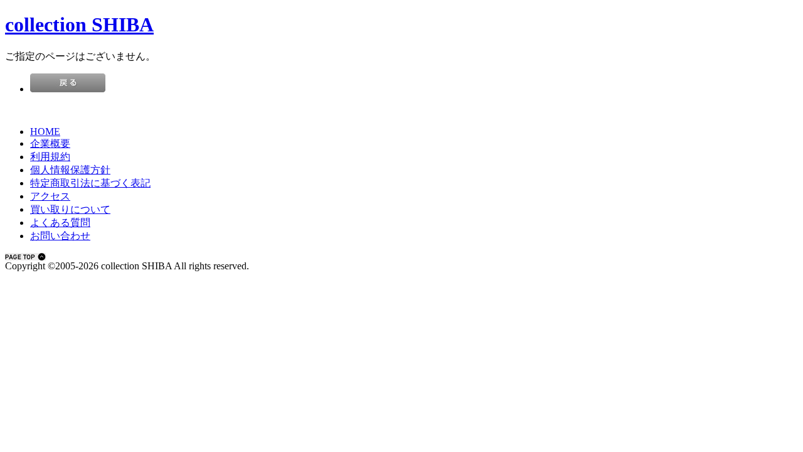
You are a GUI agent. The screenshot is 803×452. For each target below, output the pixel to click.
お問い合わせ (60, 235)
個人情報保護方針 (70, 169)
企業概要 (50, 143)
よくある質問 (60, 222)
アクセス (50, 196)
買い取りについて (70, 209)
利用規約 (50, 156)
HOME (45, 131)
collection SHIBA (79, 24)
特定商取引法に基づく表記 (90, 183)
